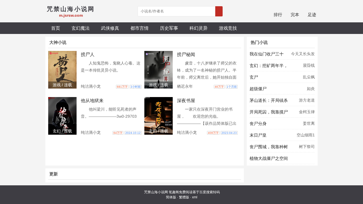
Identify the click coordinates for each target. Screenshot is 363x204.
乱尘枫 (309, 77)
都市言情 (139, 28)
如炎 (311, 88)
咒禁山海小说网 (156, 192)
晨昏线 (309, 65)
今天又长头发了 (303, 55)
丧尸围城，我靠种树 (269, 146)
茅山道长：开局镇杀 (269, 100)
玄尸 (254, 77)
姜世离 (309, 123)
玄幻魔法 (80, 28)
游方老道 (307, 100)
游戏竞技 (228, 28)
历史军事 (169, 28)
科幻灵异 (198, 28)
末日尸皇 (258, 135)
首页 (55, 28)
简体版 (171, 197)
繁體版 (184, 197)
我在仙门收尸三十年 (267, 55)
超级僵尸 (258, 88)
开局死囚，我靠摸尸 (269, 111)
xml (194, 197)
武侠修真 (110, 28)
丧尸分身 (258, 123)
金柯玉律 (307, 111)
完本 (295, 14)
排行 (278, 14)
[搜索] (219, 11)
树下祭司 (307, 146)
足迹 (312, 14)
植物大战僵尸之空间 (269, 158)
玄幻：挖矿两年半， (269, 65)
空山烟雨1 (306, 135)
